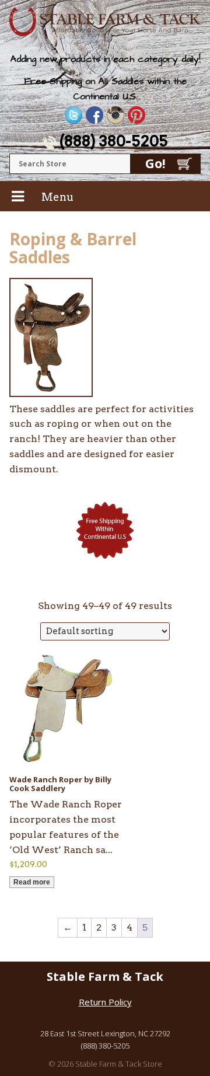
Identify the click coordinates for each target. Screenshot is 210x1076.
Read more (31, 882)
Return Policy (105, 1002)
